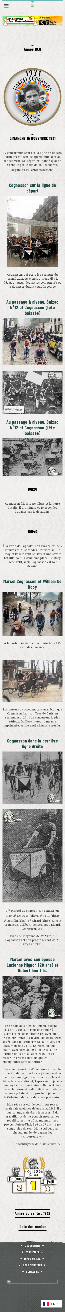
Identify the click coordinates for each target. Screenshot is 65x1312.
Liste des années (32, 1226)
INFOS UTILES (32, 1258)
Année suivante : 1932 (32, 1213)
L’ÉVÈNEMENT (32, 1245)
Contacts (32, 1271)
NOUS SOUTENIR (32, 1265)
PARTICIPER (33, 1252)
